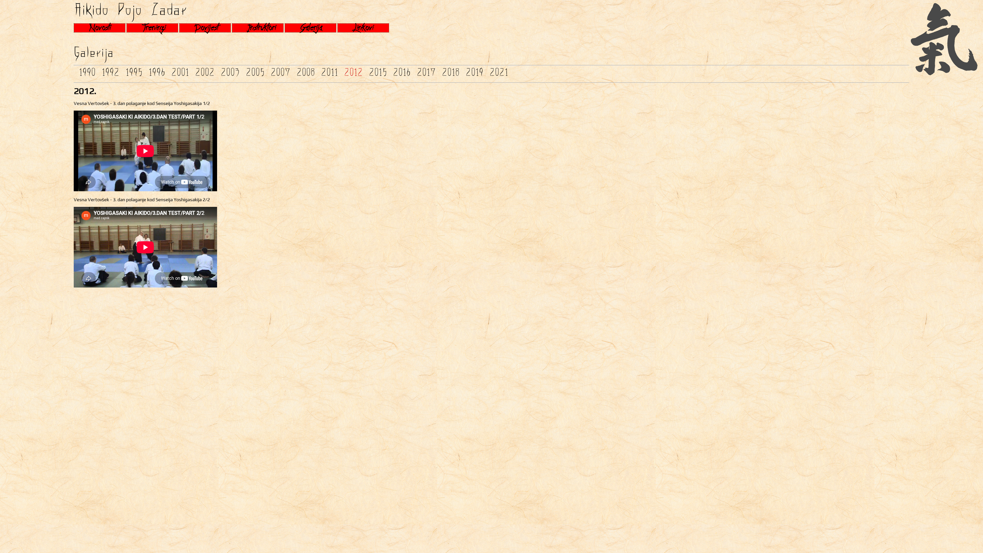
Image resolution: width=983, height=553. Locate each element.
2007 (280, 74)
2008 (305, 74)
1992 (110, 74)
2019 (474, 74)
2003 (230, 74)
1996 (156, 74)
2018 (451, 74)
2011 (329, 74)
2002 (205, 74)
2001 (180, 74)
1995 (133, 74)
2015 (378, 74)
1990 (87, 74)
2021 (498, 74)
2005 (255, 74)
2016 (402, 74)
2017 (426, 74)
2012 (353, 74)
